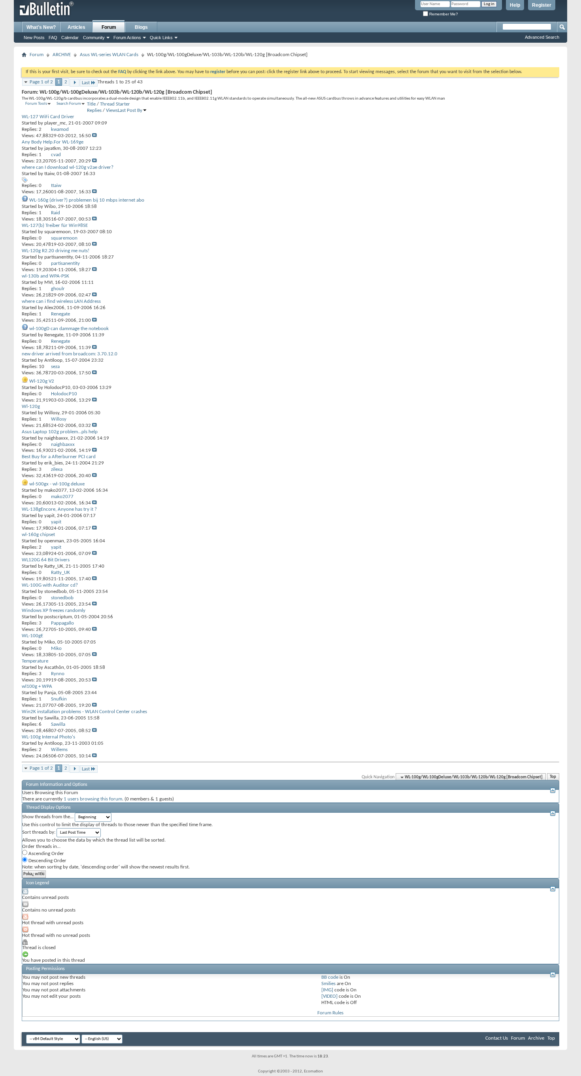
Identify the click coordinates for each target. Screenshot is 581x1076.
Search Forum (69, 104)
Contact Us (496, 1038)
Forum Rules (330, 1013)
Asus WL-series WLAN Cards (109, 54)
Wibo (50, 206)
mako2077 (55, 490)
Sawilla (51, 718)
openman (54, 541)
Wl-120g (31, 406)
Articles (76, 27)
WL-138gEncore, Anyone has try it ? (59, 509)
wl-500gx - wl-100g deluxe (57, 484)
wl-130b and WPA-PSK (45, 276)
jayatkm (52, 148)
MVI (48, 282)
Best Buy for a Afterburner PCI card (59, 456)
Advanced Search (542, 37)
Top (553, 777)
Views (112, 110)
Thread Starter (115, 104)
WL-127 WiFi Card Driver (48, 116)
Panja (50, 692)
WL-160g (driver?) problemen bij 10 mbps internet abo (86, 200)
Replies (94, 110)
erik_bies (53, 463)
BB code (329, 977)
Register (541, 5)
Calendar (70, 37)
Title (91, 104)
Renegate (53, 335)
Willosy (51, 412)
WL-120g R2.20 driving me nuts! (55, 250)
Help (515, 5)
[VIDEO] (329, 996)
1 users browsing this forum (93, 799)
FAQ (53, 37)
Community (94, 37)
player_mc (55, 123)
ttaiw (49, 173)
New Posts (34, 37)
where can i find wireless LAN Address (61, 301)
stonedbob (55, 591)
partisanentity (58, 257)
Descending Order (46, 860)
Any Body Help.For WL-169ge (52, 142)
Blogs (141, 27)
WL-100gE (32, 635)
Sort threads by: (38, 832)
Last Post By (130, 110)
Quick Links (161, 37)
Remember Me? (443, 14)
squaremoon (57, 231)
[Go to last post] (94, 135)
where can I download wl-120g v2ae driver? (67, 167)
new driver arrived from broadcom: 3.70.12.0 (69, 354)
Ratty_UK (53, 566)
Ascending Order (45, 853)
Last (86, 82)
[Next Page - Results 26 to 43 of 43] (74, 83)
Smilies (328, 983)
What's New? (41, 27)
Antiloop (53, 360)
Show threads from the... (48, 816)
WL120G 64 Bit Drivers (46, 560)
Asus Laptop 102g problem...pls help (60, 431)
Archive (536, 1038)
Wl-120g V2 (41, 381)
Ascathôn (54, 667)
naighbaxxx (56, 438)
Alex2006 (54, 307)
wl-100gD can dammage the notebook (69, 328)
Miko (49, 642)
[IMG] (327, 990)
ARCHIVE (62, 54)
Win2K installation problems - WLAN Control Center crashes (84, 711)
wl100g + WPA (37, 686)
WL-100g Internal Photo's (48, 737)
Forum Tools (36, 104)
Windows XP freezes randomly (53, 610)
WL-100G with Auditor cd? (50, 585)
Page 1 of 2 (41, 82)
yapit (49, 515)
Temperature (35, 661)
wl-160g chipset (38, 534)
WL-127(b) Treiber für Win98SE (55, 225)
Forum (109, 27)
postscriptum (58, 616)
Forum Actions (127, 37)
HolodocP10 (57, 387)
